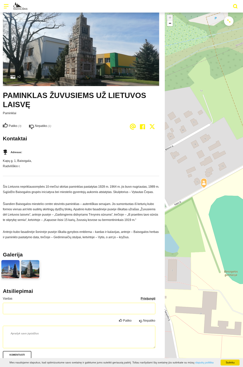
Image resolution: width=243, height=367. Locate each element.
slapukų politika (204, 362)
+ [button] (170, 17)
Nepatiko (149, 320)
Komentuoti (17, 355)
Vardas (7, 298)
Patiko (127, 320)
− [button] (170, 23)
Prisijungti (148, 298)
